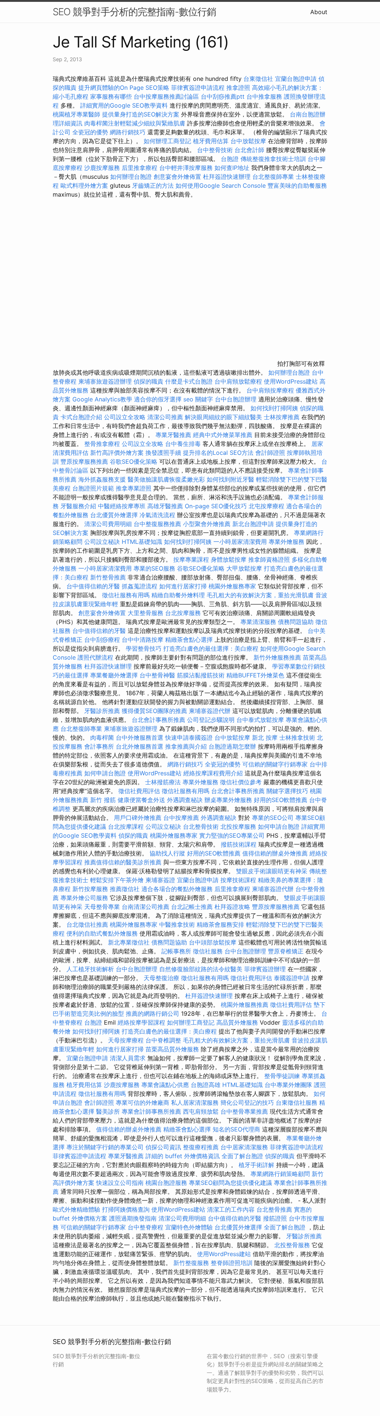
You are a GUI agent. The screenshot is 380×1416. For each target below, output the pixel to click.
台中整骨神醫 (157, 675)
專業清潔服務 (258, 621)
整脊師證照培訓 (232, 1262)
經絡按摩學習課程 (142, 1022)
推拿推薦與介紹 (186, 746)
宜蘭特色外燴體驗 (189, 1227)
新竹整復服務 (191, 1262)
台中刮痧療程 (103, 639)
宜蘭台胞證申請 (296, 78)
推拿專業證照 (134, 488)
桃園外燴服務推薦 (245, 1004)
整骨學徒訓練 (283, 1076)
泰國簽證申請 (291, 978)
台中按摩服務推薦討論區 (167, 96)
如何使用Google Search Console (221, 185)
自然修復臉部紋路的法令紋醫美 (200, 969)
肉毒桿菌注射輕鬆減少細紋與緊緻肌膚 (134, 123)
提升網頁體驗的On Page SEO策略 (123, 87)
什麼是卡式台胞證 (189, 381)
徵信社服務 (208, 951)
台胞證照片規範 (93, 488)
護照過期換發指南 (133, 1218)
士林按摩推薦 (281, 417)
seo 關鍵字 (198, 399)
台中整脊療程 (146, 1227)
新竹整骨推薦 (108, 577)
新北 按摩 (265, 737)
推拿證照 (238, 87)
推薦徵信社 (125, 889)
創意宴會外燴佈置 (177, 176)
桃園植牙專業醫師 (76, 114)
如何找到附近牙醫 (230, 479)
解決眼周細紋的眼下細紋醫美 (223, 417)
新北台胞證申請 (253, 524)
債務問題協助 (296, 621)
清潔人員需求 (127, 1058)
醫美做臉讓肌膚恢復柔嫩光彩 (166, 479)
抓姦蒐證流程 (139, 586)
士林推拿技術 (297, 737)
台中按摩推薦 (181, 817)
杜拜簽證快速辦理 (226, 176)
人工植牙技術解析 (90, 969)
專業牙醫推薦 (173, 434)
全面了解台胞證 (242, 1156)
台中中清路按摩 (143, 639)
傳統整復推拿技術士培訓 (274, 158)
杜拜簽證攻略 (232, 906)
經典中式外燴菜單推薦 (222, 434)
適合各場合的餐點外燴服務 (177, 889)
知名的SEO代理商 (236, 1129)
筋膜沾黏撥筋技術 (201, 675)
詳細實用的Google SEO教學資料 (124, 105)
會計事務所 (99, 746)
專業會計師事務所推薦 (151, 1111)
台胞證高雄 (205, 1084)
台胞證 (230, 158)
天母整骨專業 (102, 906)
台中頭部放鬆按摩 (213, 942)
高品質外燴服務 (237, 1022)
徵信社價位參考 (241, 782)
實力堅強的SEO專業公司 (232, 835)
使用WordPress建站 (291, 381)
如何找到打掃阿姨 (274, 408)
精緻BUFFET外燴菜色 (256, 675)
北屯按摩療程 (267, 506)
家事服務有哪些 (111, 96)
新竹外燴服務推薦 (278, 657)
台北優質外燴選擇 (114, 515)
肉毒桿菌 (102, 737)
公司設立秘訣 (102, 541)
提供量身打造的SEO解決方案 (140, 114)
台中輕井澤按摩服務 (186, 167)
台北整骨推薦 (274, 1209)
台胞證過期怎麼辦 (232, 746)
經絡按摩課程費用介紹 (214, 773)
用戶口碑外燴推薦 (138, 817)
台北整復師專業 (273, 176)
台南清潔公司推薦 (145, 906)
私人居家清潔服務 (195, 1102)
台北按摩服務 (183, 613)
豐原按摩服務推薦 (85, 461)
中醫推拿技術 (177, 924)
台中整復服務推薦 (158, 524)
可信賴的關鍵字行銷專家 (275, 764)
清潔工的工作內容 (231, 1209)
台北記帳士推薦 (192, 906)
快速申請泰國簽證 (189, 737)
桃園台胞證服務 (166, 1182)
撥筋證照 (275, 1218)
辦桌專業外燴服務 (229, 800)
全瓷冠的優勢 (90, 132)
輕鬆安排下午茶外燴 (117, 880)
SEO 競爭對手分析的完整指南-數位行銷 (134, 11)
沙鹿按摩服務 (103, 167)
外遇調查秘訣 (185, 800)
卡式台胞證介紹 (81, 417)
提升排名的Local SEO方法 (218, 452)
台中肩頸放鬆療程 (239, 381)
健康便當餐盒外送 (141, 800)
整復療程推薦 (201, 1147)
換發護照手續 (163, 452)
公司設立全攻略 (124, 417)
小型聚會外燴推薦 (206, 524)
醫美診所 (108, 1111)
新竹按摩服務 (90, 889)
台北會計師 (249, 150)
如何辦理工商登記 (167, 141)
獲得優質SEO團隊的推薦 (154, 710)
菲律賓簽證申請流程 (198, 87)
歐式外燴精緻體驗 (76, 1209)
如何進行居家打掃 (183, 586)
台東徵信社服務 (296, 1102)
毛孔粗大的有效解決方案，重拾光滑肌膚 (260, 595)
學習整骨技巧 (144, 648)
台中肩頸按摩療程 (271, 390)
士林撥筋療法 (163, 782)
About (318, 12)
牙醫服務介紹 (78, 506)
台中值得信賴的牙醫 (93, 586)
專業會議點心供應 (165, 1084)
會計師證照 (270, 452)
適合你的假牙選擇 (157, 399)
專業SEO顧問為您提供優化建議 (230, 1182)
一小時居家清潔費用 (240, 541)
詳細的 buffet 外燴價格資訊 (182, 1156)
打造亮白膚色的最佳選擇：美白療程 (210, 648)
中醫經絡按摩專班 (122, 506)
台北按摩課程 (126, 826)
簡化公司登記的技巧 (247, 1102)
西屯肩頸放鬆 (201, 1111)
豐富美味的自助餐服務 (297, 185)
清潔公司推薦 (165, 417)
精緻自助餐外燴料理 (179, 595)
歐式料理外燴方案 (85, 185)
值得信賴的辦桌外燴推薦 (275, 853)
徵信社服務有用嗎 (126, 595)
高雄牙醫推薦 (165, 506)
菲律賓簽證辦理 (265, 969)
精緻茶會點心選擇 (189, 639)
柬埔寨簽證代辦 (209, 710)
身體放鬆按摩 (229, 559)
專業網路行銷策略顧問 (280, 1173)
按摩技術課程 (239, 880)
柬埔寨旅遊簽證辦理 (105, 381)
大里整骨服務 (146, 613)
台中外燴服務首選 (139, 737)
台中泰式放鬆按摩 (261, 719)
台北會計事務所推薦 (158, 719)
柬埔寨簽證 (160, 880)
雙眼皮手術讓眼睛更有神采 (271, 871)
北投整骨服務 (292, 1245)
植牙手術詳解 (256, 1165)
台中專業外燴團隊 (289, 1084)
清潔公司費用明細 (108, 524)
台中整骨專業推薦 (244, 1111)
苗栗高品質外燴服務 (173, 1049)
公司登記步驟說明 (211, 719)
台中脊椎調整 (164, 1040)
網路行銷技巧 (127, 132)
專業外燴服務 (286, 541)
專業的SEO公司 (273, 817)
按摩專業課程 (192, 559)
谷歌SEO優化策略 (133, 461)
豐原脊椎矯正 (286, 951)
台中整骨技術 (215, 150)
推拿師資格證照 (270, 559)
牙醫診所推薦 (102, 710)
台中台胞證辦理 (235, 399)
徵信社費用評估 (139, 791)
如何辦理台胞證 (131, 176)
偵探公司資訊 (163, 1147)
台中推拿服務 (264, 96)
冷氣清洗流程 (157, 515)
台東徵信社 (258, 78)
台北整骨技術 (201, 826)
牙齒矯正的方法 (153, 185)
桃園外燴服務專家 (232, 586)
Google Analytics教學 (102, 399)
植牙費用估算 (211, 141)
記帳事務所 (176, 951)
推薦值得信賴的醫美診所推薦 (122, 862)
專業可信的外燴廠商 (142, 1102)
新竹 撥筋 (103, 800)
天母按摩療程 (126, 1040)
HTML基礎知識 (142, 541)
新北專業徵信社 (129, 942)
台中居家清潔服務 (244, 1147)
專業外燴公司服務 (85, 897)
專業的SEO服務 (154, 568)
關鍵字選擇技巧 (287, 791)
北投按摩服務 (238, 826)
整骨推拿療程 (102, 443)
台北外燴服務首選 (140, 746)
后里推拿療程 (139, 167)
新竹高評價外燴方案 (117, 452)
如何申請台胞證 (105, 773)
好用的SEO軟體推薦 (280, 800)
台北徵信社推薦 (87, 924)
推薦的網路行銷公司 (152, 1013)
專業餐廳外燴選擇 (115, 675)
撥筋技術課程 (239, 844)
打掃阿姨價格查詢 (126, 1209)
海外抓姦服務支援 (102, 479)
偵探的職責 (148, 381)
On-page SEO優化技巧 (216, 506)
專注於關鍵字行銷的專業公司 (105, 1147)
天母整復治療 (161, 978)
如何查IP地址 (231, 167)
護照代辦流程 (95, 657)
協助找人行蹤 (167, 853)
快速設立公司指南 (120, 1182)
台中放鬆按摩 (249, 141)
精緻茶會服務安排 (220, 924)
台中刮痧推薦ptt (223, 96)
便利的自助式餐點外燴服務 (102, 933)
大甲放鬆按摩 (245, 568)
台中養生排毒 (184, 443)
